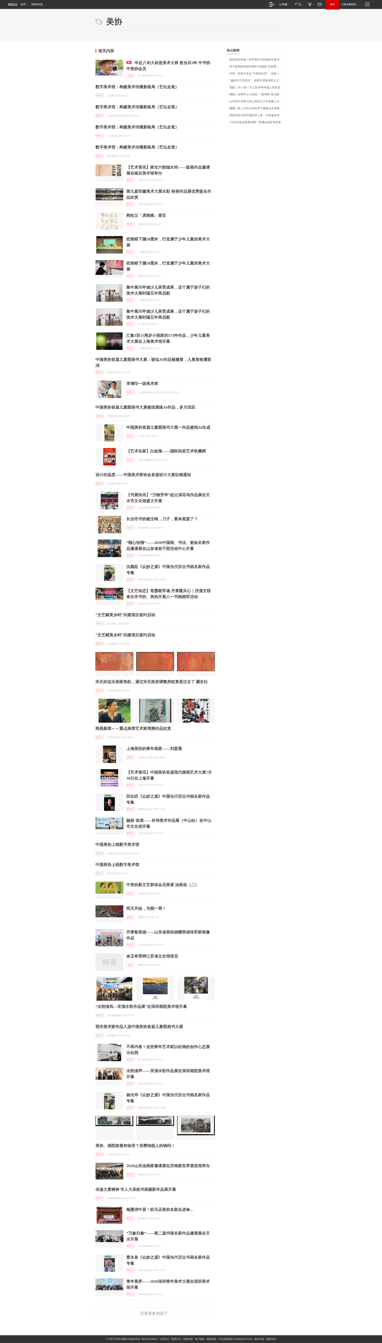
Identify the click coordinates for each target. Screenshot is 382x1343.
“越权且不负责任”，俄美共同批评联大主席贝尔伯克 (257, 80)
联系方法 (176, 1339)
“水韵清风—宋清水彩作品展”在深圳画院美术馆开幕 (141, 1006)
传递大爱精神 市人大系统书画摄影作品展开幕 (136, 1189)
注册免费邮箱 (348, 4)
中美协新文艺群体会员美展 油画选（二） (162, 884)
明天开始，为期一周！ (146, 908)
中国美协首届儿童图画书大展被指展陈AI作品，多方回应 (145, 407)
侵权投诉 (271, 1339)
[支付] (310, 4)
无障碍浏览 (37, 4)
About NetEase (149, 1339)
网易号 (99, 95)
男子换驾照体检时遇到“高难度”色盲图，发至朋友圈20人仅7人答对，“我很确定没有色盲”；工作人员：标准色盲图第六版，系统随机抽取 (257, 66)
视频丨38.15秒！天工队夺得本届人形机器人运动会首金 (257, 87)
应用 (23, 4)
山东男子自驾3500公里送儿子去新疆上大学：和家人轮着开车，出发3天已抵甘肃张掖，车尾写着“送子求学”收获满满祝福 (257, 101)
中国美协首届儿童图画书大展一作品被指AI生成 (168, 427)
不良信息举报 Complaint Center (235, 1339)
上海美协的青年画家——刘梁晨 (154, 748)
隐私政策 (211, 1339)
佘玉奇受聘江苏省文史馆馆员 (152, 956)
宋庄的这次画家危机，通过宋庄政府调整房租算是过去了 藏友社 (152, 681)
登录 (332, 4)
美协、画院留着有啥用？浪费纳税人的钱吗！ (135, 1145)
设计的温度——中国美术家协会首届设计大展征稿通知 (143, 474)
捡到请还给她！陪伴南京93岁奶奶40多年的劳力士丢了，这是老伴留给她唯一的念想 (257, 59)
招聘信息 (188, 1339)
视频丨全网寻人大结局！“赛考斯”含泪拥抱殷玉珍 (257, 94)
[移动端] (272, 4)
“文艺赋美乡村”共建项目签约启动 (125, 615)
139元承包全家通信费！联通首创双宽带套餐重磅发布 (257, 122)
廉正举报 (259, 1339)
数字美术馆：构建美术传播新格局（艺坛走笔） (137, 87)
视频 (130, 75)
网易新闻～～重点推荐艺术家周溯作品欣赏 (133, 728)
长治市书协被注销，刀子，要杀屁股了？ (162, 519)
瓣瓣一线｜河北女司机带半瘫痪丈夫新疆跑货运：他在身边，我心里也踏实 (257, 108)
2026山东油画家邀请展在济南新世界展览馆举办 (168, 1165)
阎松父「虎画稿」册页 (146, 215)
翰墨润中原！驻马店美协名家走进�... (159, 1209)
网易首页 (13, 4)
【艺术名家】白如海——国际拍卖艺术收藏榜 (166, 451)
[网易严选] (298, 4)
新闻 (130, 965)
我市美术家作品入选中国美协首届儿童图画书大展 (139, 1026)
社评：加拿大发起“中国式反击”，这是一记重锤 (257, 73)
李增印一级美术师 (142, 383)
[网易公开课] (284, 4)
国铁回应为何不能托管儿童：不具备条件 (254, 115)
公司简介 (164, 1339)
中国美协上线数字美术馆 (117, 844)
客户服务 (200, 1339)
